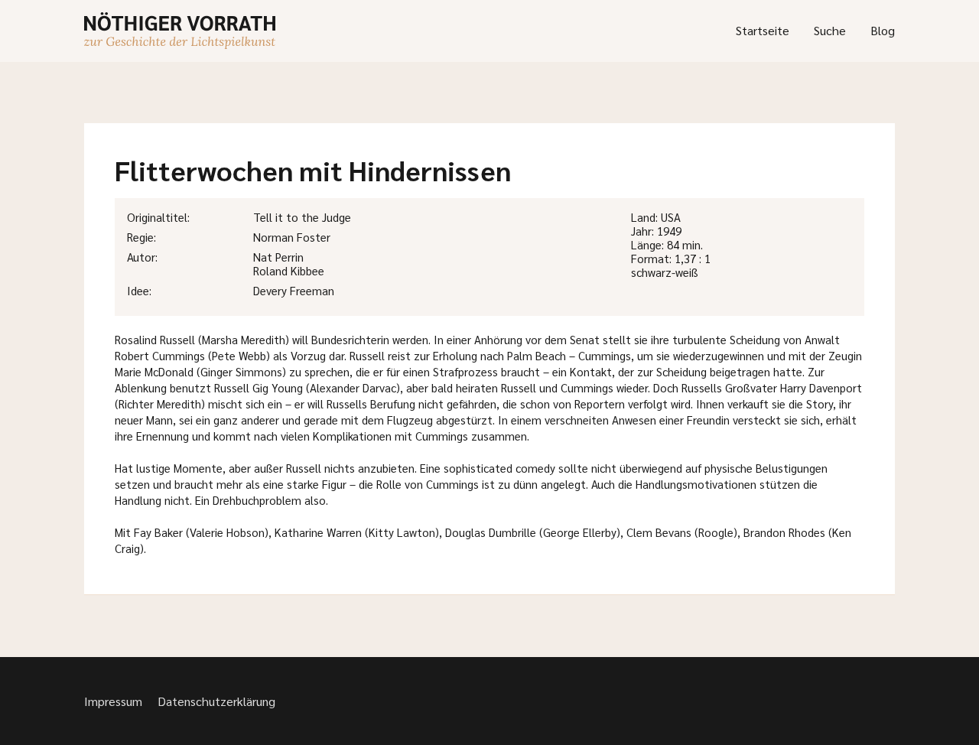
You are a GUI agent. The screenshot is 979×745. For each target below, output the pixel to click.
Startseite (762, 30)
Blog (882, 30)
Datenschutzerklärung (216, 701)
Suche (830, 30)
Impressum (113, 701)
